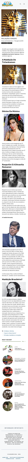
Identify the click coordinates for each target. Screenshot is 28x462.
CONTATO (18, 458)
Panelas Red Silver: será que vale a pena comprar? (20, 372)
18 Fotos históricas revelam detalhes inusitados (20, 395)
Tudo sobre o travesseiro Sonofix (20, 349)
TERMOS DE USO (10, 458)
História (9, 43)
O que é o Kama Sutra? (10, 333)
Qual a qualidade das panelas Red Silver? (20, 360)
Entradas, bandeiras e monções (12, 335)
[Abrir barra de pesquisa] (20, 4)
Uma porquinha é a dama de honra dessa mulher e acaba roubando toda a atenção (20, 407)
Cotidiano (4, 43)
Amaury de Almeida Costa (7, 41)
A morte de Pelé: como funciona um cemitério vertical (20, 383)
